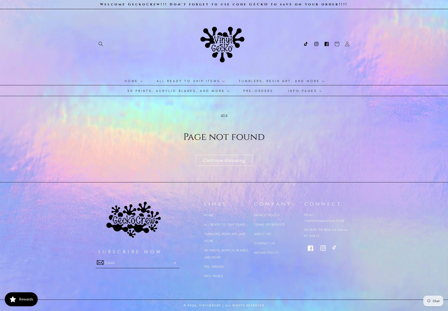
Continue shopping (224, 160)
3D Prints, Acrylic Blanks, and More (226, 253)
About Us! (262, 234)
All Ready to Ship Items (224, 225)
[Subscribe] (174, 262)
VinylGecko (210, 305)
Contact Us (264, 243)
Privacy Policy (267, 215)
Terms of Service (269, 225)
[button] (101, 44)
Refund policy (266, 253)
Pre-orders (214, 267)
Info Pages (213, 276)
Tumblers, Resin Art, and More (225, 237)
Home (209, 215)
